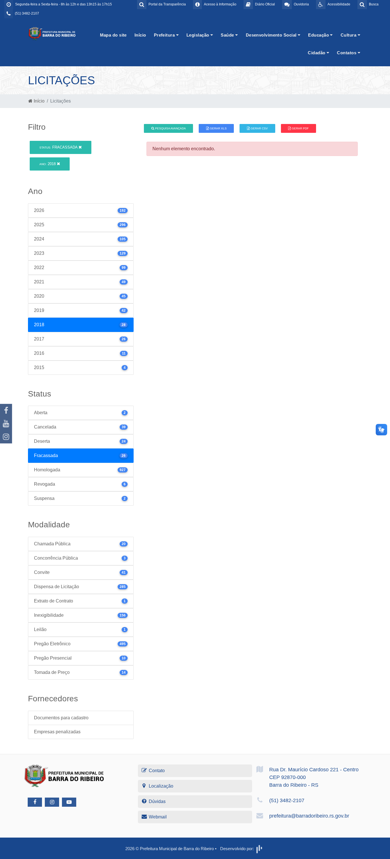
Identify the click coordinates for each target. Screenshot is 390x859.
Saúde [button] (228, 35)
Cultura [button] (349, 35)
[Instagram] (6, 436)
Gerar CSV (259, 128)
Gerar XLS (218, 128)
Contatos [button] (347, 52)
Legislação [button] (198, 35)
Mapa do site (113, 35)
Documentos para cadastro (61, 717)
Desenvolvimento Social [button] (272, 35)
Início (140, 35)
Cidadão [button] (317, 52)
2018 (48, 164)
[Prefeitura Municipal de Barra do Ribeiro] (52, 33)
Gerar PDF (300, 128)
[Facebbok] (35, 802)
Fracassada (59, 147)
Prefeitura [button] (165, 35)
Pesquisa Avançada (170, 128)
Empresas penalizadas (57, 731)
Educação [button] (319, 35)
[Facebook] (6, 410)
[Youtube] (6, 423)
